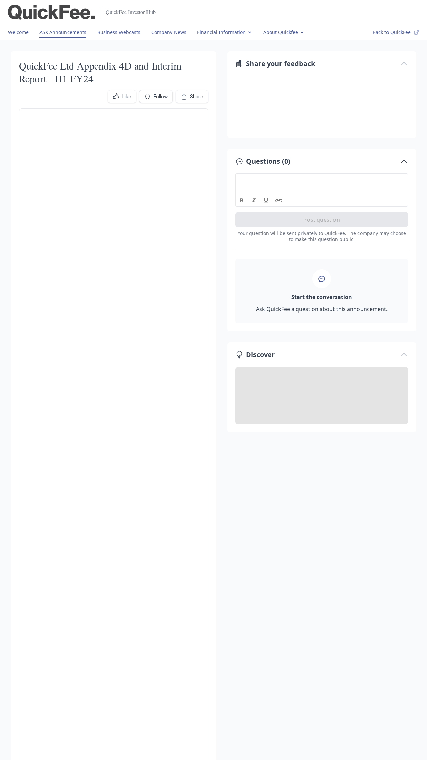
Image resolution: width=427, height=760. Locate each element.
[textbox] (322, 180)
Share (196, 96)
